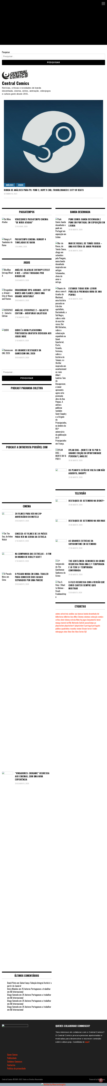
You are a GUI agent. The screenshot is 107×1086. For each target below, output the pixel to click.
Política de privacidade (16, 1068)
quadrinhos (65, 628)
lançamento (91, 619)
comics (100, 616)
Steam (84, 628)
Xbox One (71, 631)
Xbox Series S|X (81, 631)
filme (78, 619)
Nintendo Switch (78, 622)
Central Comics (15, 83)
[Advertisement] (53, 26)
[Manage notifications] (101, 1080)
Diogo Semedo (13, 994)
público (58, 628)
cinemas (87, 616)
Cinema (81, 616)
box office (74, 616)
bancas (80, 613)
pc (95, 622)
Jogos (20, 185)
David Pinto (11, 982)
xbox (65, 631)
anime (57, 613)
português (96, 625)
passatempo (89, 622)
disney (67, 619)
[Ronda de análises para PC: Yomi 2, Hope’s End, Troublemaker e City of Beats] (53, 143)
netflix (69, 622)
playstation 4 (69, 625)
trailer (94, 628)
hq (81, 619)
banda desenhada (90, 613)
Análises (9, 185)
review (79, 628)
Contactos (11, 1065)
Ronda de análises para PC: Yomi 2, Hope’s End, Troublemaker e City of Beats (44, 190)
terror (89, 628)
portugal (88, 625)
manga (58, 622)
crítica (57, 619)
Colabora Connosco (14, 1061)
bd (98, 613)
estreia (73, 619)
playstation (59, 625)
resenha (73, 628)
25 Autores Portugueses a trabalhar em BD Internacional (29, 990)
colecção (94, 616)
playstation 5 (80, 625)
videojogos (59, 631)
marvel (63, 622)
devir (63, 619)
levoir (99, 619)
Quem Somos (12, 1054)
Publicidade (11, 1058)
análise (71, 613)
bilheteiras (59, 616)
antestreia (64, 613)
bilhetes (67, 616)
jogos (85, 619)
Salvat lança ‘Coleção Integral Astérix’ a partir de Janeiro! (29, 984)
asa (76, 613)
